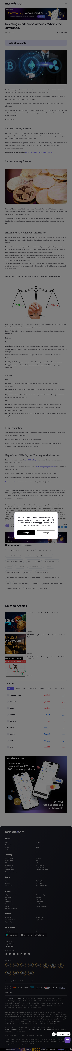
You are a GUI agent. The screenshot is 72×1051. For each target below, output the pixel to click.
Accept (26, 533)
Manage (46, 533)
